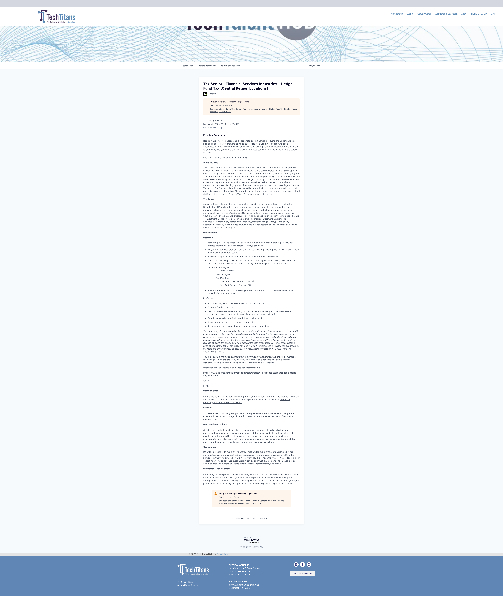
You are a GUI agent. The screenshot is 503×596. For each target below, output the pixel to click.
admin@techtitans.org (188, 585)
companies (206, 65)
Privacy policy (245, 547)
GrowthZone (223, 554)
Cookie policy (258, 547)
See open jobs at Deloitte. (221, 105)
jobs (187, 65)
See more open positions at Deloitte (251, 518)
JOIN (493, 13)
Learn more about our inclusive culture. (255, 442)
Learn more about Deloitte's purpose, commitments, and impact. (250, 463)
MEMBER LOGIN (479, 13)
